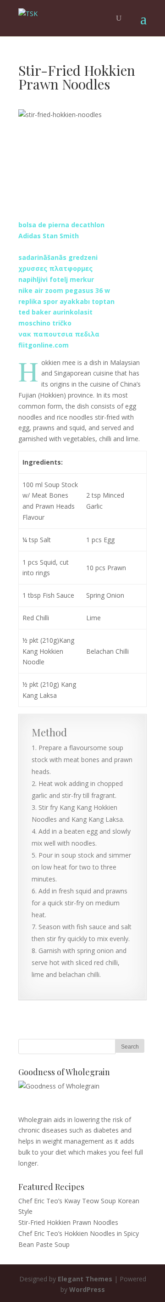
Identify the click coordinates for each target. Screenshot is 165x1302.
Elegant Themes (85, 1278)
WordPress (87, 1289)
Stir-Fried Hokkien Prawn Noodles (68, 1222)
